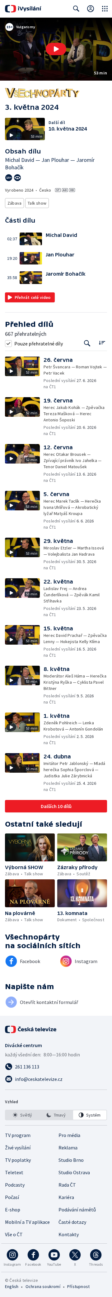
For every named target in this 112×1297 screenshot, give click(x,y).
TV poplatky (18, 1160)
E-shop (12, 1209)
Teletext (14, 1172)
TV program (17, 1135)
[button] (56, 49)
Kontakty (68, 1234)
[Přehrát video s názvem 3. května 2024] (56, 49)
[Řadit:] (102, 343)
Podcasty (15, 1185)
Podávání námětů (77, 1209)
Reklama (67, 1147)
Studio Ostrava (74, 1172)
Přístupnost (78, 1286)
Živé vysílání (17, 1147)
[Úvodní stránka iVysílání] (23, 8)
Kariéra (66, 1197)
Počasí (12, 1197)
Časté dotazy (72, 1222)
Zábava (14, 203)
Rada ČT (67, 1185)
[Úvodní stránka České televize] (31, 1029)
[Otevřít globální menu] (105, 8)
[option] (22, 1115)
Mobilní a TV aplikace (27, 1222)
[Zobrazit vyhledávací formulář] (76, 8)
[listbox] (56, 1115)
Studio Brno (71, 1160)
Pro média (69, 1135)
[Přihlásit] (90, 8)
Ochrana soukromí (43, 1286)
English (11, 1286)
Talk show (37, 203)
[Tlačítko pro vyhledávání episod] (87, 343)
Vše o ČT (14, 1234)
